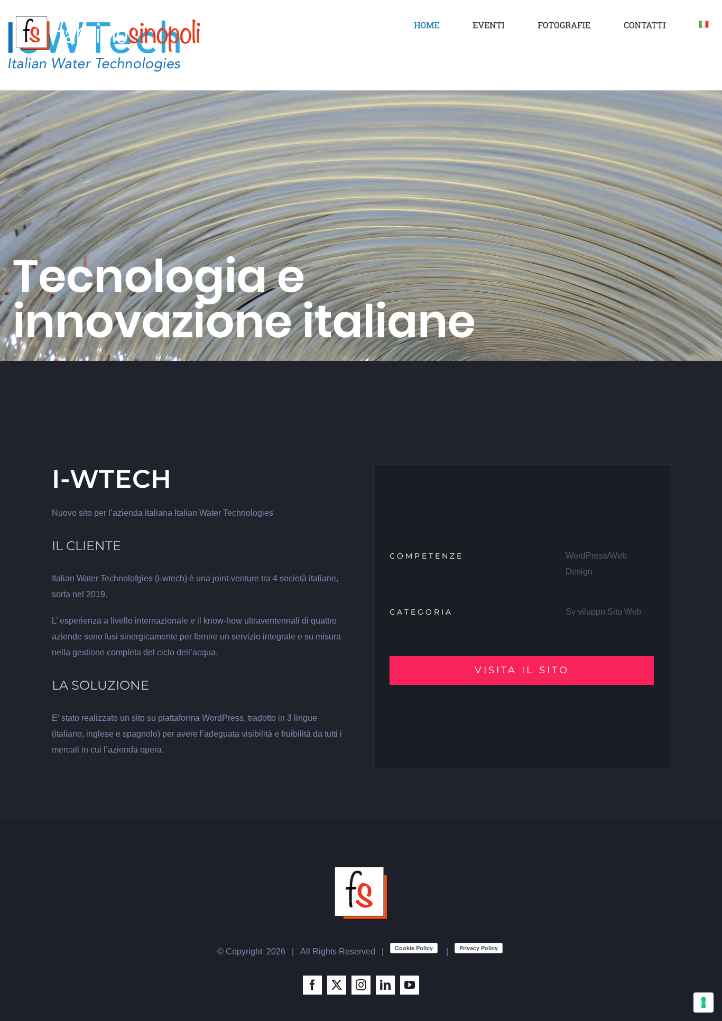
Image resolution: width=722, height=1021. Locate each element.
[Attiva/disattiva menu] (698, 35)
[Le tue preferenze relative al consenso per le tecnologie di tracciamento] (703, 1002)
